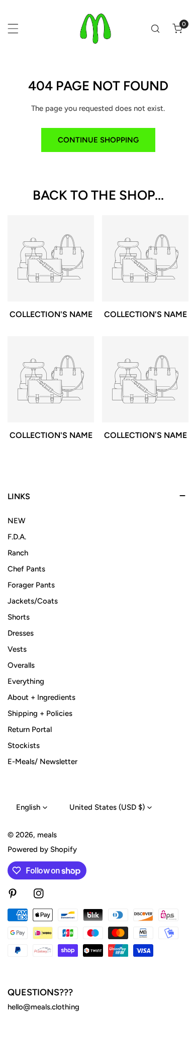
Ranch (18, 552)
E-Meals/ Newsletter (42, 761)
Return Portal (30, 729)
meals (47, 834)
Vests (17, 649)
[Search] (155, 29)
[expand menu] (13, 29)
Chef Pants (26, 568)
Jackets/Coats (33, 601)
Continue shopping (98, 139)
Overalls (21, 665)
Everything (26, 681)
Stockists (24, 745)
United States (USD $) (107, 807)
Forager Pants (31, 584)
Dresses (21, 633)
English (28, 807)
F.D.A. (17, 536)
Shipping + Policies (40, 713)
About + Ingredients (41, 697)
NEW (17, 520)
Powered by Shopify (42, 849)
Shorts (19, 617)
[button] (177, 29)
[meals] (95, 29)
